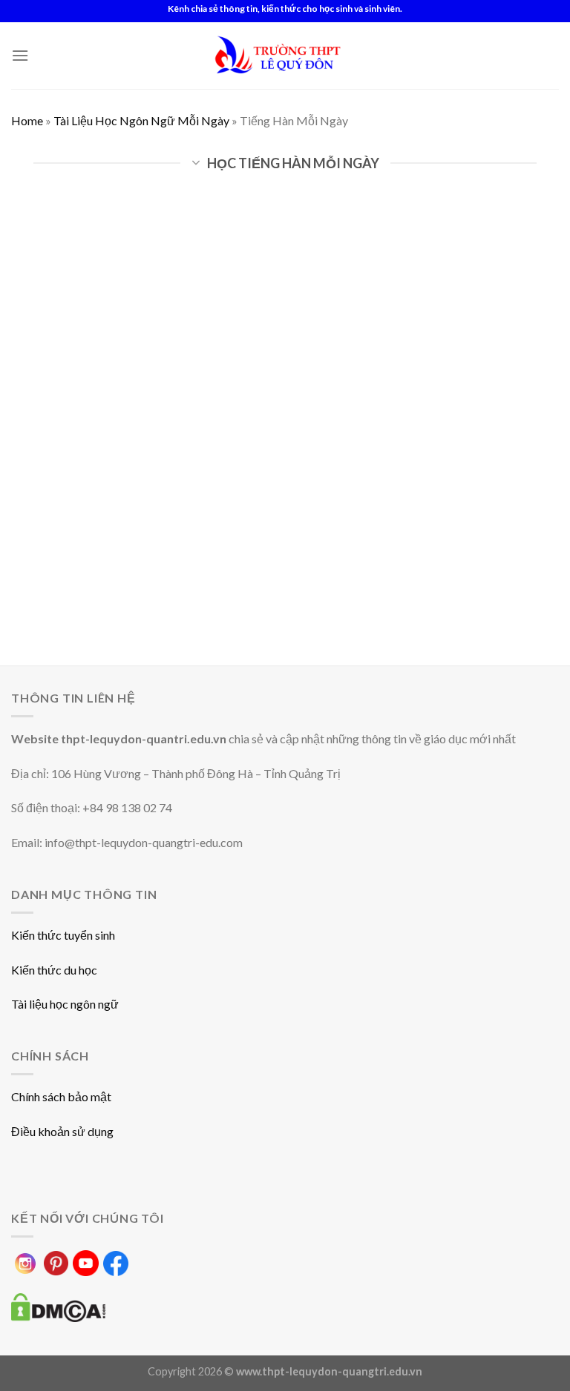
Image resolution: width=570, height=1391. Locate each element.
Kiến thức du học (54, 970)
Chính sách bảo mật (61, 1096)
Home (27, 120)
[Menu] (20, 55)
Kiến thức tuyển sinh (63, 935)
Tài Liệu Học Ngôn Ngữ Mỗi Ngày (141, 120)
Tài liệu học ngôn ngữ (65, 1004)
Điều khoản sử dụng (62, 1131)
